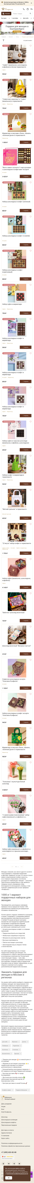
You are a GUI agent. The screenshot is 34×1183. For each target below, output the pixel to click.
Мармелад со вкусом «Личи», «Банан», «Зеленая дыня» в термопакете (16, 748)
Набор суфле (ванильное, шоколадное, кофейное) (16, 579)
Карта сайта (5, 1138)
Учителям (15, 1049)
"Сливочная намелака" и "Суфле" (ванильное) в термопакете (14, 100)
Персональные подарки (9, 1125)
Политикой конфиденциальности (17, 1173)
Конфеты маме (6, 1090)
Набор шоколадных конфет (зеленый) (16, 202)
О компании (5, 1135)
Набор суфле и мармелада (12, 304)
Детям (24, 1042)
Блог (2, 1109)
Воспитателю (6, 1053)
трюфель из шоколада (8, 1028)
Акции (3, 1106)
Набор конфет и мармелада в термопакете (13, 476)
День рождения (6, 1104)
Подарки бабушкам (21, 1090)
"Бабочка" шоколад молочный (13, 613)
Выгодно (3, 18)
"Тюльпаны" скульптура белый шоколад (13, 783)
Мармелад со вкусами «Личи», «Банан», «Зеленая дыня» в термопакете (16, 134)
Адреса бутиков (6, 1133)
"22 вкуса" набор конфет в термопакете (16, 543)
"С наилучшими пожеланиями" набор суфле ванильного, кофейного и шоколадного (15, 816)
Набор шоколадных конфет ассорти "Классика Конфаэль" (15, 714)
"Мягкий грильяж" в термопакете (14, 509)
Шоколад (4, 1117)
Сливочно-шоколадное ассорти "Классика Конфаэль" (13, 680)
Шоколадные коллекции (9, 1120)
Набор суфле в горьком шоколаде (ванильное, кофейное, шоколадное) (15, 442)
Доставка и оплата (7, 1130)
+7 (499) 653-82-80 (24, 9)
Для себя (25, 18)
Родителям (16, 1045)
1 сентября (15, 18)
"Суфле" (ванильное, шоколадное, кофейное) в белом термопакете (14, 66)
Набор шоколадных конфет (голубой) (16, 236)
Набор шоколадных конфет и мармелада (13, 339)
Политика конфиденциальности (11, 1143)
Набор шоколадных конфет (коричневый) (12, 271)
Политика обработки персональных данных (15, 1146)
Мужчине (14, 1042)
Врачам (16, 1053)
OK (9, 1178)
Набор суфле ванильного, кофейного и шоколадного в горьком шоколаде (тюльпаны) (16, 850)
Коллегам (5, 1049)
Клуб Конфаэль (6, 1112)
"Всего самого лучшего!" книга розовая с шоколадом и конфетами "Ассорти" (16, 168)
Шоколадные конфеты (8, 1122)
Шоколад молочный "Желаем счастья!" (16, 646)
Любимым (5, 1045)
